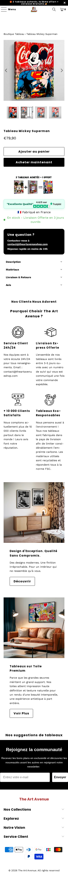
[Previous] (6, 70)
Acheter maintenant (34, 162)
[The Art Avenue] (34, 9)
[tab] (34, 262)
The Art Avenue (27, 870)
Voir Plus (21, 713)
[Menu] (2, 9)
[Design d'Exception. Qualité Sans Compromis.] (34, 512)
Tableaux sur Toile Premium (26, 668)
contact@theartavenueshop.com (27, 244)
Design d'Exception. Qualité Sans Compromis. (33, 553)
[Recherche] (54, 9)
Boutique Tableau (14, 34)
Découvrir (22, 581)
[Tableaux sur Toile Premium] (34, 627)
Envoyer (60, 777)
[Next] (62, 70)
